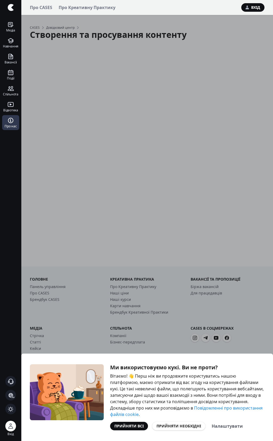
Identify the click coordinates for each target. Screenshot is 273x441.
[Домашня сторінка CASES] (10, 7)
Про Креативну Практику (87, 7)
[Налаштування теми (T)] (10, 409)
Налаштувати (227, 426)
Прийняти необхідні (178, 425)
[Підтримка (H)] (10, 381)
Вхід (255, 7)
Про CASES (41, 7)
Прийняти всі (129, 425)
